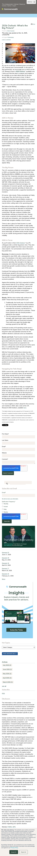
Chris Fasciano (10, 30)
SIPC (14, 827)
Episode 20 (5, 552)
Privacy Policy (14, 847)
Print (34, 24)
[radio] (18, 503)
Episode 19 (5, 558)
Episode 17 (5, 568)
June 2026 (7, 669)
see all (4, 686)
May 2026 (7, 673)
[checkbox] (18, 507)
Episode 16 (5, 574)
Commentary (11, 37)
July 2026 (7, 665)
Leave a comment (6, 39)
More (3, 579)
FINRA (10, 827)
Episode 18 (5, 563)
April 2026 (7, 678)
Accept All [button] (13, 852)
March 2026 (8, 682)
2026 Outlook (20, 243)
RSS (3, 693)
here (24, 408)
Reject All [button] (23, 852)
